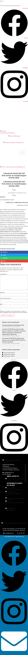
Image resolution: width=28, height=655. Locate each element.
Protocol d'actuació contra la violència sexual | (9, 163)
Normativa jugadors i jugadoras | (6, 160)
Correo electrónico (5, 298)
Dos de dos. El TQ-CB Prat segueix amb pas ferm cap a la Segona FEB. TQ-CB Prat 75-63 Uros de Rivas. (13, 340)
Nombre (2, 292)
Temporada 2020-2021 (21, 202)
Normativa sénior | (3, 162)
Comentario (3, 274)
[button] (22, 152)
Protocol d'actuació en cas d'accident (7, 164)
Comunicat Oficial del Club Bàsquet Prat (13, 325)
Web (1, 304)
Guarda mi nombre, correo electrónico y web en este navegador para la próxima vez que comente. (13, 312)
